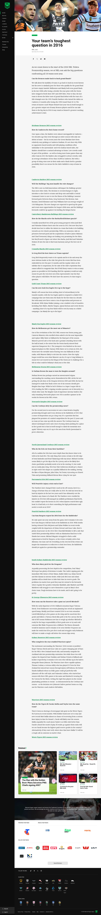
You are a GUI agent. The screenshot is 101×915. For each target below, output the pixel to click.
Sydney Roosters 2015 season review (46, 637)
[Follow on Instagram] (41, 870)
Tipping (4, 35)
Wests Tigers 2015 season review (45, 737)
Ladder (4, 23)
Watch (4, 15)
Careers (33, 911)
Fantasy (4, 32)
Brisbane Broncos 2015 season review (47, 125)
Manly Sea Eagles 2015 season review (46, 324)
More (4, 37)
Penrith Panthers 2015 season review (46, 511)
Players (4, 26)
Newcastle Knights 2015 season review (47, 402)
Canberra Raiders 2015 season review (47, 179)
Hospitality (5, 47)
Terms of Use (20, 911)
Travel (4, 18)
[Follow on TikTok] (30, 870)
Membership (5, 41)
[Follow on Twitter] (37, 870)
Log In (6, 912)
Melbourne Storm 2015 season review (47, 367)
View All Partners (58, 863)
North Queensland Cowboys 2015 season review (50, 445)
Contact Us (42, 911)
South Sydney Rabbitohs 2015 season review (49, 560)
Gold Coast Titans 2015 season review (47, 284)
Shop (3, 50)
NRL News (34, 35)
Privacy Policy (27, 911)
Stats (4, 29)
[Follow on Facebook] (34, 870)
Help (38, 911)
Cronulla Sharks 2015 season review (46, 249)
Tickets (4, 44)
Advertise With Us (49, 911)
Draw (4, 21)
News (4, 12)
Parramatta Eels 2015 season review (46, 479)
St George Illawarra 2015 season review (48, 597)
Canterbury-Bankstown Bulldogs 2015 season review (53, 214)
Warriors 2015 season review (43, 700)
